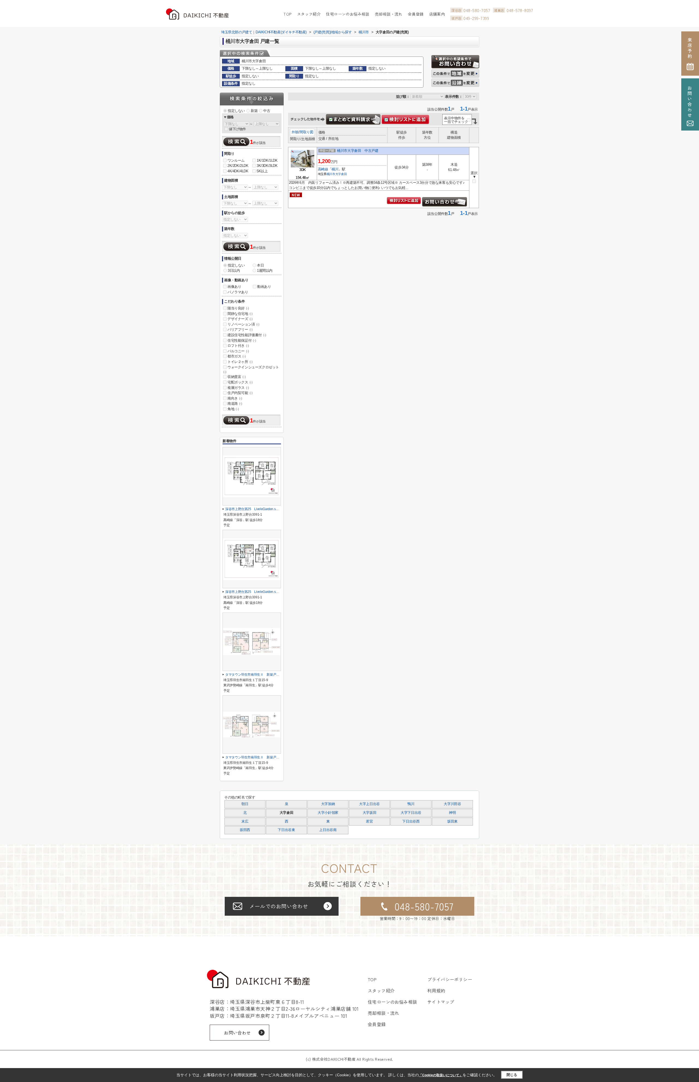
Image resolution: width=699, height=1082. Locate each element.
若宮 (369, 821)
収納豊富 (236, 377)
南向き (234, 398)
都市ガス (236, 356)
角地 (233, 409)
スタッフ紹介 (309, 14)
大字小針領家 (328, 813)
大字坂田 (370, 813)
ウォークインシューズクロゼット (251, 369)
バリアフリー (240, 329)
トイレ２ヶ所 (240, 362)
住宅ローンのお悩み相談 (347, 14)
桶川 (334, 169)
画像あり (234, 287)
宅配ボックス (240, 382)
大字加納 (328, 804)
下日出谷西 (410, 821)
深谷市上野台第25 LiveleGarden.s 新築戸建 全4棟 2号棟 (269, 592)
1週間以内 (265, 270)
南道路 (234, 403)
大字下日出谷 (411, 813)
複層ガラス (238, 388)
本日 (260, 265)
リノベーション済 (243, 324)
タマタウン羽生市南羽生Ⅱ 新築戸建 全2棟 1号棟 (263, 757)
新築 (254, 111)
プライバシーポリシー (449, 979)
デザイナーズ (240, 319)
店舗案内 (437, 14)
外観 (295, 132)
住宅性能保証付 (241, 340)
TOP (287, 14)
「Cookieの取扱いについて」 (441, 1075)
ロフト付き (238, 346)
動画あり (264, 287)
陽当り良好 (238, 308)
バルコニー (238, 351)
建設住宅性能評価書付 (246, 335)
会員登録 (416, 14)
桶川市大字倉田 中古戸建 (357, 151)
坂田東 (452, 821)
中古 (266, 111)
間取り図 (306, 132)
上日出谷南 (327, 830)
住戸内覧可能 (240, 393)
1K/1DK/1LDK (267, 160)
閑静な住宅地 (240, 314)
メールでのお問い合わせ (278, 906)
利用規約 (436, 990)
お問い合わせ (237, 1032)
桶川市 (331, 174)
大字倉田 (341, 174)
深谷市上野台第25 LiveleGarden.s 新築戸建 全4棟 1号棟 (269, 509)
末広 (244, 821)
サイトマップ (440, 1001)
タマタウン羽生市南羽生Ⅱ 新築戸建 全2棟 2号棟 (263, 674)
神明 (452, 813)
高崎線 (323, 169)
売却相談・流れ (388, 14)
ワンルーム (236, 160)
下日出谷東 (286, 830)
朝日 (244, 804)
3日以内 (234, 270)
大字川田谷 (452, 804)
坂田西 (245, 830)
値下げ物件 (237, 129)
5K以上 (262, 171)
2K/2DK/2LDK (237, 166)
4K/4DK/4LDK (237, 171)
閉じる (512, 1075)
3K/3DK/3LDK (267, 166)
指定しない (236, 111)
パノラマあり (237, 292)
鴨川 (410, 804)
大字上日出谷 (369, 804)
